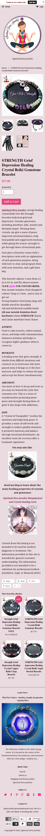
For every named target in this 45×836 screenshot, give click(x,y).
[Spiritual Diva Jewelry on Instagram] (28, 795)
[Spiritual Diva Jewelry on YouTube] (39, 795)
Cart (41, 7)
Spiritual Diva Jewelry (30, 830)
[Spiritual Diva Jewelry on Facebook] (11, 795)
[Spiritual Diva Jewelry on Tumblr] (33, 795)
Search (22, 772)
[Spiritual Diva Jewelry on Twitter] (5, 795)
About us (23, 775)
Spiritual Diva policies (22, 782)
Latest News (22, 692)
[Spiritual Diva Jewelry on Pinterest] (16, 795)
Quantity (6, 187)
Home (4, 68)
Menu (7, 7)
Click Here (32, 2)
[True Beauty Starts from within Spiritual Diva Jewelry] (22, 534)
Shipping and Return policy (23, 779)
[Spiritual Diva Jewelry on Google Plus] (22, 795)
